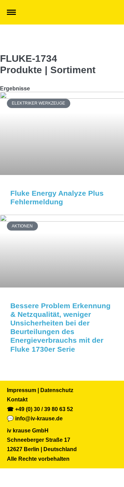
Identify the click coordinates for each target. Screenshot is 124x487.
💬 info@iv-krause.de (35, 418)
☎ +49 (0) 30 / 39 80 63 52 (40, 409)
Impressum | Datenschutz (40, 390)
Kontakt (17, 399)
